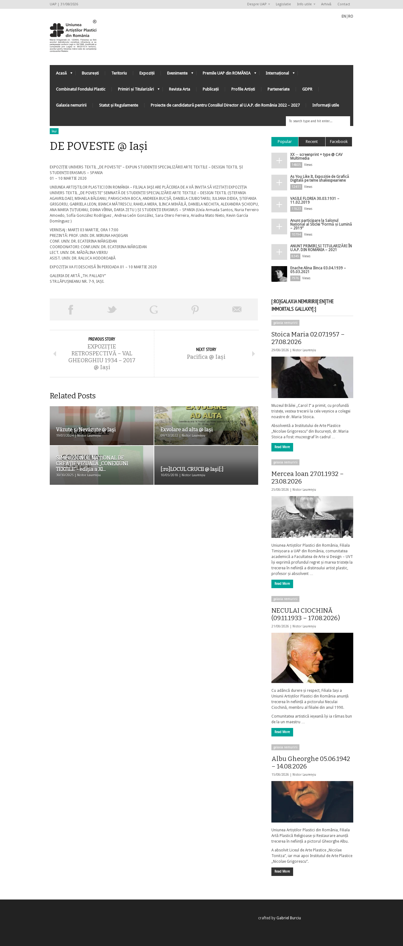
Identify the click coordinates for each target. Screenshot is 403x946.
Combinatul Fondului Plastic (80, 89)
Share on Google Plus (153, 309)
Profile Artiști (243, 89)
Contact (344, 4)
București (90, 73)
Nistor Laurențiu (304, 350)
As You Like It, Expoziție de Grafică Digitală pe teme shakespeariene (319, 178)
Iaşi (54, 131)
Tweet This (112, 309)
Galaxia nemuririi (71, 105)
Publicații (211, 89)
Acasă (58, 75)
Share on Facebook (70, 309)
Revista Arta (179, 89)
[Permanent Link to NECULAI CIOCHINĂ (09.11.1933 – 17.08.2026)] (312, 658)
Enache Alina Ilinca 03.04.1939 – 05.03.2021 (318, 270)
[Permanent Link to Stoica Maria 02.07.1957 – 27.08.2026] (312, 377)
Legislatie (283, 4)
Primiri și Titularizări (133, 91)
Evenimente (174, 75)
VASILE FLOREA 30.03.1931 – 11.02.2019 (314, 200)
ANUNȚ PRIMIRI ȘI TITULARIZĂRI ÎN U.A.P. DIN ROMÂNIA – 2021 (321, 248)
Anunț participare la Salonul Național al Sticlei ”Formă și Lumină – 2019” (321, 224)
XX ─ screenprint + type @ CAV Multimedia (316, 156)
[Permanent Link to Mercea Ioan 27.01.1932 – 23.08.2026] (312, 517)
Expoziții (147, 73)
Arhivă (326, 4)
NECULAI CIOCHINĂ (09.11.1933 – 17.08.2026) (305, 614)
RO (350, 16)
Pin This (195, 309)
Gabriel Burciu (288, 918)
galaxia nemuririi (285, 323)
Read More (282, 447)
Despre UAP (255, 4)
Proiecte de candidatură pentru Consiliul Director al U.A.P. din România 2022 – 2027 (225, 105)
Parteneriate (279, 89)
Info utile (303, 4)
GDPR (307, 89)
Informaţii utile (325, 105)
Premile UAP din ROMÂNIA (223, 75)
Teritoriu (119, 73)
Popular (285, 141)
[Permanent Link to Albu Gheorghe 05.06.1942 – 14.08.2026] (312, 802)
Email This (237, 309)
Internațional (274, 75)
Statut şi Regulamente (118, 105)
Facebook (339, 141)
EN (344, 16)
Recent (312, 141)
